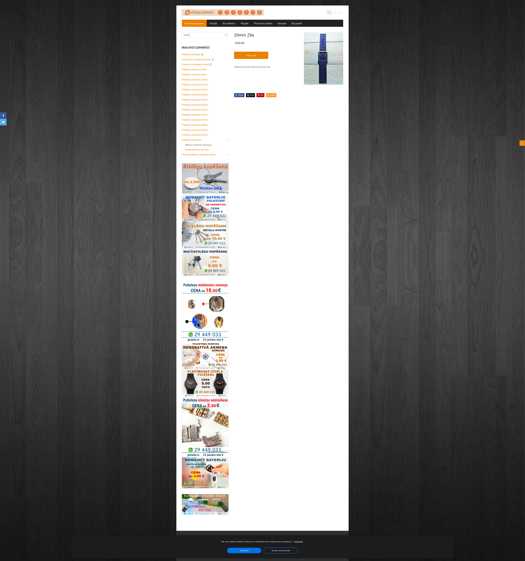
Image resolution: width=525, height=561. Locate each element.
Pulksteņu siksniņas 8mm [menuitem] (194, 74)
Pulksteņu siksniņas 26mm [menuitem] (195, 120)
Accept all (244, 550)
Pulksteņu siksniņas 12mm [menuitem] (195, 85)
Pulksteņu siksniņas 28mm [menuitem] (195, 125)
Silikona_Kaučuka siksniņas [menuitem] (198, 145)
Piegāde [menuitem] (245, 23)
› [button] (227, 140)
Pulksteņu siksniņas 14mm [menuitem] (195, 89)
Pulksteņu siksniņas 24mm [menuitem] (195, 115)
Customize (298, 541)
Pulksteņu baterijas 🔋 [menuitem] (193, 54)
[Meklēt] (226, 35)
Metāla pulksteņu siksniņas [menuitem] (197, 149)
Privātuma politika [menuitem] (263, 23)
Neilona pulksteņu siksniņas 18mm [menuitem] (199, 154)
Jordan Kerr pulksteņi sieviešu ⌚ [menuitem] (198, 59)
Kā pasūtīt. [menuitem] (297, 23)
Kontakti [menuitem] (282, 23)
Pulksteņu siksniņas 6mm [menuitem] (194, 69)
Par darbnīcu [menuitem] (229, 23)
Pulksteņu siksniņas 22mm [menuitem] (195, 110)
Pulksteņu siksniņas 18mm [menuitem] (195, 100)
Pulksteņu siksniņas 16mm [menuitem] (195, 95)
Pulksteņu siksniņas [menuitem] (194, 23)
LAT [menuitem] (329, 12)
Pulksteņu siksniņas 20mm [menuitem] (195, 105)
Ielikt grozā (251, 55)
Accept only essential (281, 550)
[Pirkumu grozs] (522, 143)
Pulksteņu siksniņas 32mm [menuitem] (195, 135)
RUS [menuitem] (340, 12)
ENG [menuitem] (335, 12)
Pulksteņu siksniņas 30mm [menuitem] (195, 130)
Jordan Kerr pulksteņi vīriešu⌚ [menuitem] (197, 64)
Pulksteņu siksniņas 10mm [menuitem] (195, 79)
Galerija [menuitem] (213, 23)
